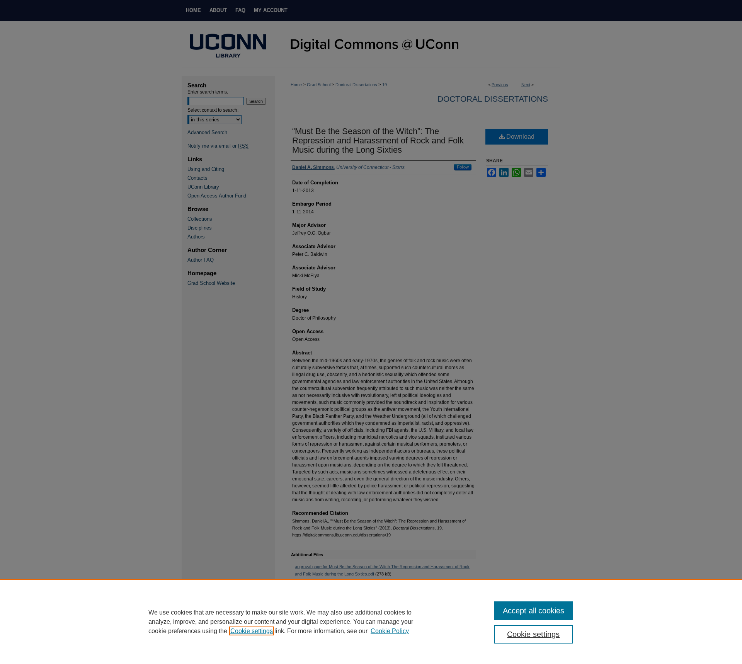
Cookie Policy (390, 631)
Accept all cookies (533, 610)
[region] (371, 621)
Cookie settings (251, 631)
